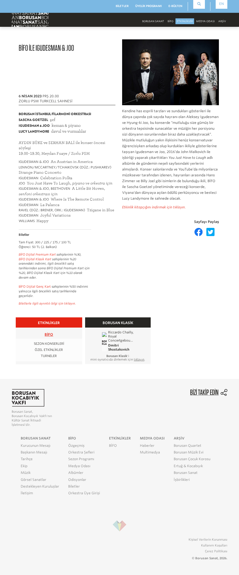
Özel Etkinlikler (49, 350)
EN (221, 4)
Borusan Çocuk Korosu (192, 459)
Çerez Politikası (216, 551)
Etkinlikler (185, 21)
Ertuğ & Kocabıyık (188, 466)
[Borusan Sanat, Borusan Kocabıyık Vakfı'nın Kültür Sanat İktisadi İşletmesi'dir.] (28, 397)
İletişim (27, 493)
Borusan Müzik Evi (188, 452)
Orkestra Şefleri (81, 452)
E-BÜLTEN (175, 6)
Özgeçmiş (76, 446)
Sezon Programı (81, 459)
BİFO (170, 21)
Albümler (75, 473)
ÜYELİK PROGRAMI (148, 6)
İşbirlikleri (182, 480)
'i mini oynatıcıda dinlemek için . (117, 357)
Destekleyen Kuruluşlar (40, 486)
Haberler (147, 446)
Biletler (74, 486)
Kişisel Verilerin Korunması (208, 539)
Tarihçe (27, 459)
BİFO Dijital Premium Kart (37, 254)
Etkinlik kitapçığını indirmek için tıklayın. (154, 207)
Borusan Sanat (186, 473)
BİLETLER (122, 6)
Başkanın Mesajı (34, 452)
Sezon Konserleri (49, 344)
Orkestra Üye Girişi (84, 493)
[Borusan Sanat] (30, 19)
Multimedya (150, 452)
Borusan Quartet (187, 446)
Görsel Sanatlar (33, 480)
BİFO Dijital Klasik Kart (35, 259)
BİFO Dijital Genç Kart (35, 287)
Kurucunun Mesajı (35, 446)
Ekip (24, 466)
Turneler (49, 356)
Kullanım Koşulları (214, 545)
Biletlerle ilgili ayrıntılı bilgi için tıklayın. (47, 303)
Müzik (26, 473)
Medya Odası (79, 466)
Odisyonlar (77, 480)
